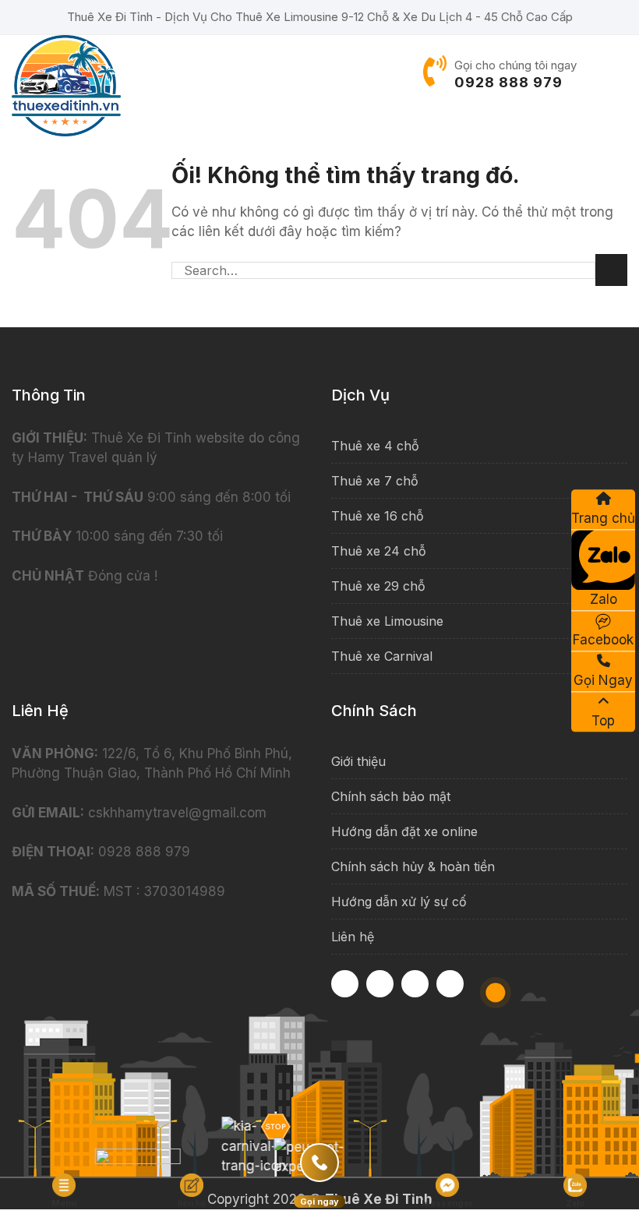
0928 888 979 (508, 82)
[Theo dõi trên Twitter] (450, 983)
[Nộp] (611, 270)
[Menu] (617, 74)
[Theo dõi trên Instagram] (380, 983)
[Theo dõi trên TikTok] (415, 983)
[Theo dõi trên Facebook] (344, 983)
